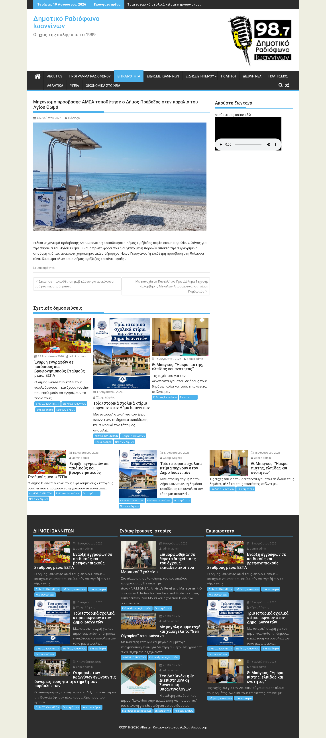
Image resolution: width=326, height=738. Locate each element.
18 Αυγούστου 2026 (50, 356)
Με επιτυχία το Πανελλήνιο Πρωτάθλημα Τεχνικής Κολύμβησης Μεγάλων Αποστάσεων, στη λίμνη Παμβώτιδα (171, 286)
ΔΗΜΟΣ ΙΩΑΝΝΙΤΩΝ (47, 403)
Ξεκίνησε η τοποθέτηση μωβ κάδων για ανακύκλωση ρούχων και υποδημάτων (75, 283)
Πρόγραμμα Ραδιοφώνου (90, 76)
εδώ (248, 114)
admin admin (77, 356)
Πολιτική (228, 76)
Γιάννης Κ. (74, 118)
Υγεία (74, 86)
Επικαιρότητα (129, 76)
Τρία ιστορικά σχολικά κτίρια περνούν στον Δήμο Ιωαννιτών (176, 4)
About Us (54, 76)
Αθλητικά (55, 86)
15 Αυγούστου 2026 (168, 359)
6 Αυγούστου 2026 (174, 543)
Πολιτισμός (278, 76)
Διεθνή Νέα (252, 76)
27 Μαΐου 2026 (172, 616)
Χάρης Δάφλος (105, 397)
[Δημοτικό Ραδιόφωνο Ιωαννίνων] (37, 75)
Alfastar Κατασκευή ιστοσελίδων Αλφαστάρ (173, 727)
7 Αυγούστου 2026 (88, 662)
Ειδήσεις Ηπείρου (200, 76)
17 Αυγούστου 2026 (109, 392)
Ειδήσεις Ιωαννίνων (163, 76)
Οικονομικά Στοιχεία (103, 86)
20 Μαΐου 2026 (172, 665)
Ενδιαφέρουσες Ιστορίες (136, 608)
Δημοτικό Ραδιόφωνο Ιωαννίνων (66, 22)
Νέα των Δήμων (65, 409)
